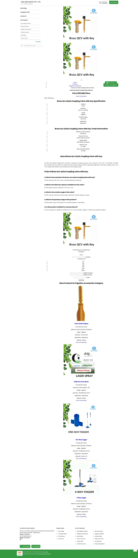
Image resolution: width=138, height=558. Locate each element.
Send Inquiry (111, 83)
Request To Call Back (111, 85)
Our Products (24, 20)
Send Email (114, 2)
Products (75, 84)
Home (75, 82)
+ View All (37, 41)
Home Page (23, 8)
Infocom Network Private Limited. (44, 553)
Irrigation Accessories (26, 29)
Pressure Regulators (100, 544)
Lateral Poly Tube (81, 544)
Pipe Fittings (23, 35)
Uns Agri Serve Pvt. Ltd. (31, 2)
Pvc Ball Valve (98, 541)
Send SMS (37, 546)
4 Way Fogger (81, 498)
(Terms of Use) (45, 552)
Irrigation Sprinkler (25, 32)
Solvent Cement (81, 539)
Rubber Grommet (99, 539)
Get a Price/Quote (81, 96)
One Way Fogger (81, 440)
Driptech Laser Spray (81, 382)
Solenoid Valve (24, 38)
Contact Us (23, 16)
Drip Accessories (25, 26)
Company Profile (25, 12)
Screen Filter (80, 541)
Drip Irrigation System (26, 23)
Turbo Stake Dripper (81, 324)
